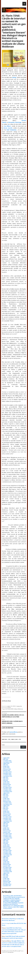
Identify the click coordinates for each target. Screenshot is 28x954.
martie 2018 (6, 880)
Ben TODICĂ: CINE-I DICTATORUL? (12, 895)
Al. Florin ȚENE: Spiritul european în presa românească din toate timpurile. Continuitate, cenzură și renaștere (14, 899)
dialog (14, 77)
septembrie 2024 (7, 776)
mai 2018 (5, 877)
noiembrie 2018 (7, 869)
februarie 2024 (7, 784)
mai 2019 (5, 860)
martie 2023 (6, 800)
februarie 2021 (7, 831)
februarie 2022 (7, 814)
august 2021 (6, 822)
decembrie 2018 (7, 867)
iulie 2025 (5, 765)
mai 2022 (5, 810)
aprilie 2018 (6, 878)
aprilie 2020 (6, 845)
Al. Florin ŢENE (10, 709)
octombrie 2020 (7, 836)
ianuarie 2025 (6, 770)
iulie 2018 (5, 874)
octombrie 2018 (7, 870)
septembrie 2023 (7, 791)
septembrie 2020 (7, 838)
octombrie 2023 (7, 790)
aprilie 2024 (6, 781)
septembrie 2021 (7, 821)
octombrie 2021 (7, 819)
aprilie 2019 (6, 861)
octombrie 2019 (7, 853)
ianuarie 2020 (6, 849)
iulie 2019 (5, 857)
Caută (3, 744)
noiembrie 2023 (7, 788)
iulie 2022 (5, 807)
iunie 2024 (5, 779)
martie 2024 (6, 783)
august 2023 (6, 793)
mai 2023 (5, 797)
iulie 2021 (5, 824)
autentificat (13, 732)
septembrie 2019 (7, 854)
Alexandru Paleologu (14, 122)
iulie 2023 (5, 794)
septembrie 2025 (7, 762)
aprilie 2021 (6, 828)
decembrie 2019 (7, 850)
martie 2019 (6, 863)
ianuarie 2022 (6, 815)
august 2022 (6, 805)
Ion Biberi (7, 126)
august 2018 (6, 873)
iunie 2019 (5, 859)
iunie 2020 (5, 842)
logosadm (19, 706)
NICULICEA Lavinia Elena (8, 918)
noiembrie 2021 (7, 818)
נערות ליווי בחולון (5, 923)
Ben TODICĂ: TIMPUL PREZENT (11, 901)
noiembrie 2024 (7, 773)
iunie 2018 (5, 876)
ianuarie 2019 (6, 866)
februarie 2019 (7, 864)
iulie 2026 (5, 759)
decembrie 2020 (7, 833)
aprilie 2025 (6, 766)
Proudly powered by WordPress (10, 951)
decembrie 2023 (7, 787)
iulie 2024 (5, 777)
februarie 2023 (7, 801)
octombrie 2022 (7, 803)
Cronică (9, 707)
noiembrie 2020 (7, 835)
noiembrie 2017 (7, 885)
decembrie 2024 (7, 772)
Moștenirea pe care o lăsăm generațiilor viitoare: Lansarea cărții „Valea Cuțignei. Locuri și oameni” (13, 907)
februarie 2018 (7, 881)
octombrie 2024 (7, 774)
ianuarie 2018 (6, 883)
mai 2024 (5, 780)
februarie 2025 (7, 769)
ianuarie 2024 (6, 786)
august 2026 (6, 758)
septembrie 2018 (7, 871)
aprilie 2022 (6, 811)
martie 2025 (6, 767)
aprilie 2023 (6, 798)
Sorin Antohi (8, 128)
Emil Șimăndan (11, 130)
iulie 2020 (5, 840)
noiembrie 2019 (7, 852)
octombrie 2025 (7, 760)
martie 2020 (6, 846)
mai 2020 (5, 843)
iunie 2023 (5, 795)
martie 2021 (6, 829)
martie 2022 (6, 812)
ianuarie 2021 (6, 832)
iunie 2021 (5, 825)
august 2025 (6, 763)
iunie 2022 (5, 808)
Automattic (11, 952)
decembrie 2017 (7, 884)
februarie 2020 (7, 847)
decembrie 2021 (7, 817)
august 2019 (6, 856)
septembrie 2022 (7, 804)
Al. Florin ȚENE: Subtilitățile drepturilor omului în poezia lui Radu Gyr (13, 903)
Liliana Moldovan (18, 709)
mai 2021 (5, 826)
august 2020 (6, 839)
